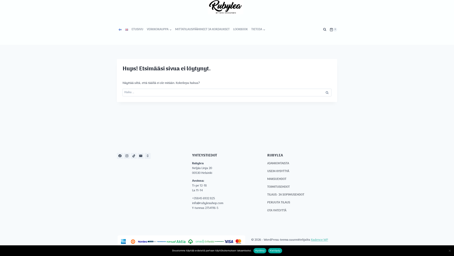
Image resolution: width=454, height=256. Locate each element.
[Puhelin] (148, 156)
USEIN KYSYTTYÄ (278, 171)
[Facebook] (120, 156)
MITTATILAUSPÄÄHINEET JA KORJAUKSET (202, 29)
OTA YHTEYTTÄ (276, 210)
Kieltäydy (275, 250)
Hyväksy (260, 250)
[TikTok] (134, 156)
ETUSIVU (137, 29)
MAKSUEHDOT (276, 179)
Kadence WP (319, 240)
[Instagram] (127, 156)
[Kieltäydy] (449, 250)
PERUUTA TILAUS (278, 202)
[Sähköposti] (141, 156)
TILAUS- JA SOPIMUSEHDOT (285, 194)
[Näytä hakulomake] (325, 29)
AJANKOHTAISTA (278, 163)
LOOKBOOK (240, 29)
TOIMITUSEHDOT (278, 187)
